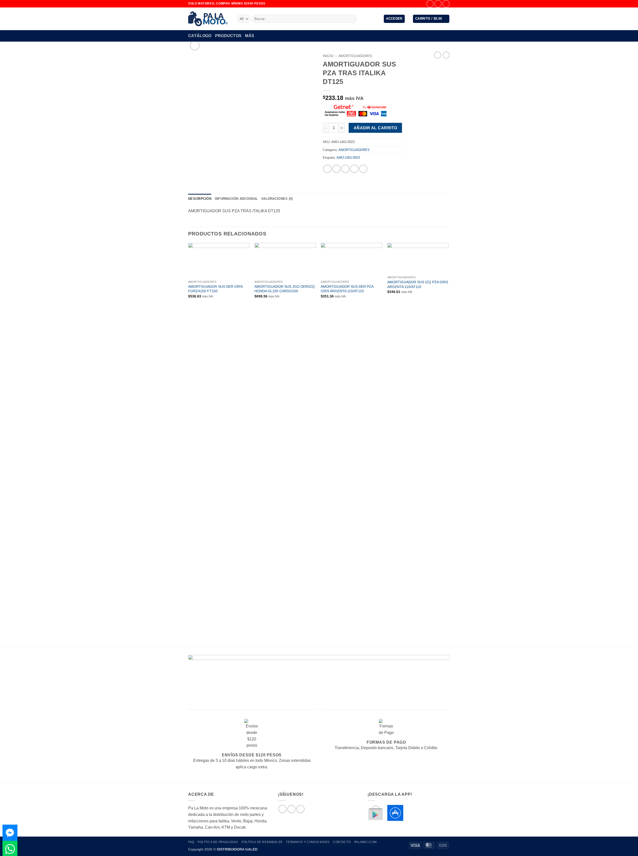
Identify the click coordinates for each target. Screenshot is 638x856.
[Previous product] (446, 55)
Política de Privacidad (218, 842)
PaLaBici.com (365, 842)
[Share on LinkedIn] (363, 169)
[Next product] (437, 55)
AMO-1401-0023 (348, 157)
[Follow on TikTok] (446, 3)
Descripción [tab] (199, 199)
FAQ (191, 842)
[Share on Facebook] (327, 169)
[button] (394, 19)
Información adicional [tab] (236, 199)
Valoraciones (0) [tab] (277, 199)
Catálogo (200, 36)
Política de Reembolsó (262, 842)
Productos (228, 36)
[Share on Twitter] (336, 169)
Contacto (342, 842)
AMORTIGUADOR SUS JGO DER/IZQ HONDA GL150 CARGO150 (284, 289)
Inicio (328, 56)
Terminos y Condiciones (307, 842)
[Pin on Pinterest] (354, 169)
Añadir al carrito (375, 128)
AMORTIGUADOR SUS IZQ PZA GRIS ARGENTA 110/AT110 (417, 284)
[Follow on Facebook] (430, 3)
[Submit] (352, 19)
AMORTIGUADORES (355, 56)
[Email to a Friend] (345, 169)
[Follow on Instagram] (438, 3)
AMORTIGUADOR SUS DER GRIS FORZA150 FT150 (215, 289)
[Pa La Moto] (209, 18)
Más (249, 36)
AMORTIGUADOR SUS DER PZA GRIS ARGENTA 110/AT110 (347, 289)
